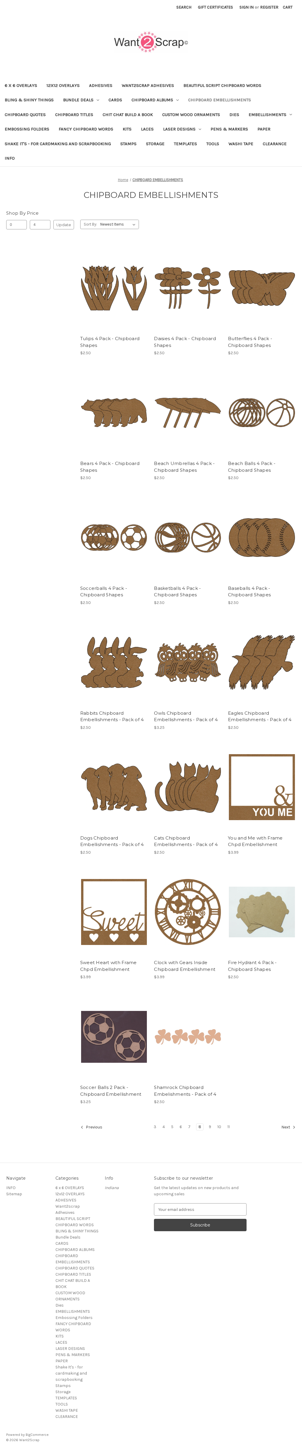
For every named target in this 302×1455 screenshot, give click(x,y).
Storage (155, 143)
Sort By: (90, 224)
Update (63, 224)
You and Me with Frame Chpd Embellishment (255, 841)
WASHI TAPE (241, 143)
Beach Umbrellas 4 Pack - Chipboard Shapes (184, 467)
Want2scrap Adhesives (148, 85)
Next (286, 1127)
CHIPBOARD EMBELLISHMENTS (219, 99)
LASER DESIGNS (179, 129)
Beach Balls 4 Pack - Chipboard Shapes (251, 467)
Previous (93, 1127)
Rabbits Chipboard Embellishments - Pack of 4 (112, 716)
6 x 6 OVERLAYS (21, 85)
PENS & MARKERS (229, 129)
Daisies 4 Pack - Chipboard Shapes (185, 342)
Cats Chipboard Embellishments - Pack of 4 (186, 841)
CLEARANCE (275, 143)
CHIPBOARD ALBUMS (152, 99)
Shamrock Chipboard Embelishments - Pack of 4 (185, 1091)
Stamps (128, 143)
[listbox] (119, 224)
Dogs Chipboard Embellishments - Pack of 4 (112, 841)
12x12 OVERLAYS (63, 85)
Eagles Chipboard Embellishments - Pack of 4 (260, 716)
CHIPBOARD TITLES (74, 114)
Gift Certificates (215, 7)
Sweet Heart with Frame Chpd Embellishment (108, 966)
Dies (234, 114)
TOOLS (212, 143)
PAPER (263, 129)
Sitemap (14, 1193)
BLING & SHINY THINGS (29, 99)
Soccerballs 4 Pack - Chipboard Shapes (103, 591)
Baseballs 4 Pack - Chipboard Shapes (249, 591)
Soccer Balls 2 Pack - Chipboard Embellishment (111, 1091)
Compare (112, 288)
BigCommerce (37, 1435)
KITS (127, 129)
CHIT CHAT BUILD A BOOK (128, 114)
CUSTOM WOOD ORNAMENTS (191, 114)
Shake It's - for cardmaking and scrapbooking (58, 143)
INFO (10, 158)
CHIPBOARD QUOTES (25, 114)
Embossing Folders (27, 129)
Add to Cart (114, 298)
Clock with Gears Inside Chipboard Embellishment (184, 966)
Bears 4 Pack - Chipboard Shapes (109, 467)
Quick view (113, 277)
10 (219, 1126)
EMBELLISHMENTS (267, 114)
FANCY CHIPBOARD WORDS (86, 129)
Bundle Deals (78, 99)
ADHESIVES (100, 85)
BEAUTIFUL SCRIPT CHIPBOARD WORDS (222, 85)
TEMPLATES (185, 143)
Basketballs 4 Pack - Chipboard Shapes (177, 591)
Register (269, 7)
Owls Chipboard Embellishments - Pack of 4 (186, 716)
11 (228, 1126)
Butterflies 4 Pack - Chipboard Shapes (250, 342)
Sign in (246, 7)
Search (183, 7)
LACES (147, 129)
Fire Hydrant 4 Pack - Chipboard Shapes (252, 966)
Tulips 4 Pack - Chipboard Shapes (109, 342)
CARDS (115, 99)
